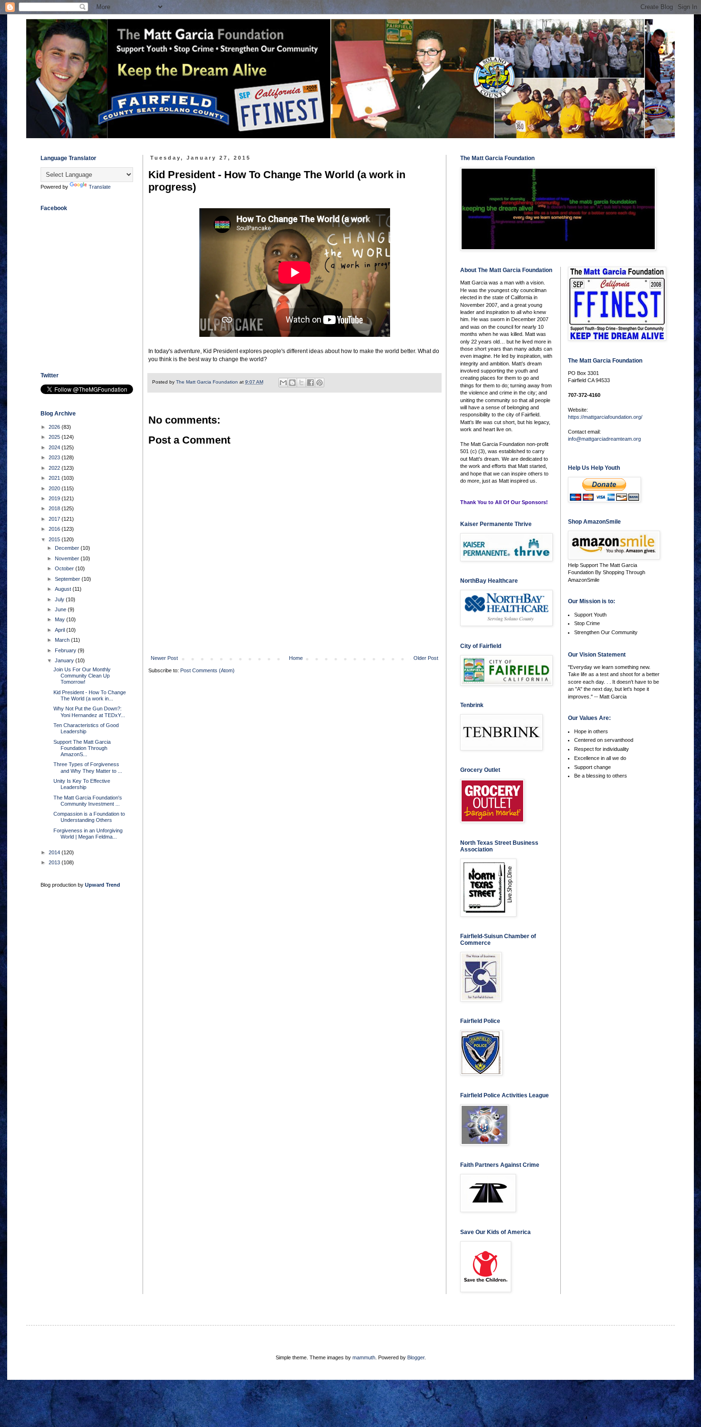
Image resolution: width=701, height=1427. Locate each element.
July (60, 599)
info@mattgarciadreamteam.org (604, 439)
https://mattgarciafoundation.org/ (605, 417)
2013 (55, 862)
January (65, 660)
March (63, 640)
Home (296, 658)
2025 (55, 437)
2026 (55, 427)
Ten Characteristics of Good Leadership (86, 728)
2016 (55, 529)
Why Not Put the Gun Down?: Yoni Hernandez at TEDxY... (89, 712)
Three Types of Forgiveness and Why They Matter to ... (87, 767)
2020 (55, 488)
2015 (55, 539)
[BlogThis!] (292, 382)
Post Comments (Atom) (207, 670)
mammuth (363, 1357)
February (66, 650)
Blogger (415, 1357)
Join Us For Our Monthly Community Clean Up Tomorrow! (82, 676)
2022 (55, 468)
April (60, 630)
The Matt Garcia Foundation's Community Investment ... (87, 801)
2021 (55, 478)
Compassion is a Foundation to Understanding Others (89, 817)
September (68, 579)
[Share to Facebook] (310, 382)
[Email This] (283, 382)
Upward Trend (102, 885)
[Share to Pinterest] (319, 382)
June (61, 609)
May (60, 619)
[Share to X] (301, 382)
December (68, 548)
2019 (55, 498)
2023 (55, 457)
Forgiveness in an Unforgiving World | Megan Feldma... (88, 834)
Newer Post (164, 658)
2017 (55, 519)
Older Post (425, 658)
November (68, 558)
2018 (55, 508)
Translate (100, 187)
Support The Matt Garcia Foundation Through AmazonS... (82, 748)
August (63, 589)
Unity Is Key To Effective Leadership (81, 784)
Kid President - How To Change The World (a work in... (89, 695)
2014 (55, 852)
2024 (55, 447)
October (65, 568)
